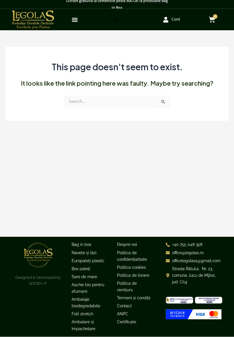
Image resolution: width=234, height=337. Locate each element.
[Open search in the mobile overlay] (116, 19)
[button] (75, 19)
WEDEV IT (38, 283)
